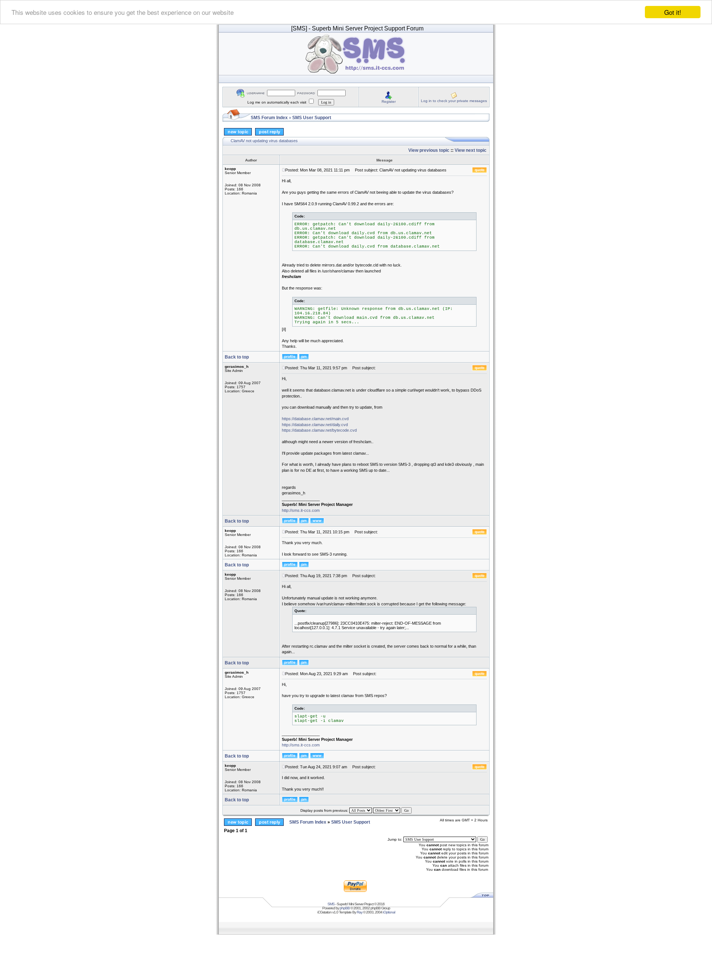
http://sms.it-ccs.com (301, 510)
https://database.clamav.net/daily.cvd (315, 424)
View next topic (471, 150)
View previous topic (428, 150)
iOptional (389, 912)
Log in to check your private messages (454, 101)
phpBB (345, 908)
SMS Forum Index (269, 117)
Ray (359, 912)
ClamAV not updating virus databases (264, 140)
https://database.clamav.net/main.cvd (315, 418)
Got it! (672, 12)
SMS (330, 904)
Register (389, 101)
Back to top (237, 357)
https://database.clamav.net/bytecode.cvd (319, 430)
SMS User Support (311, 117)
